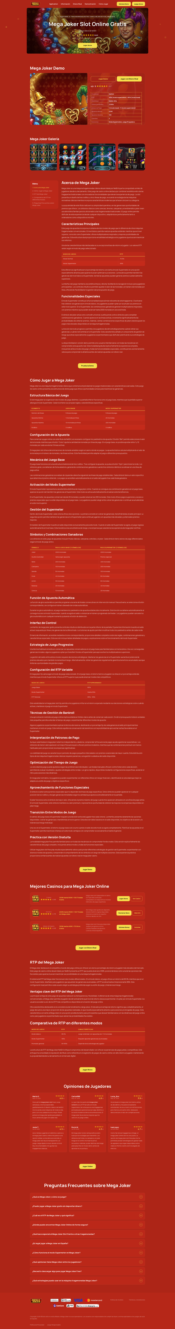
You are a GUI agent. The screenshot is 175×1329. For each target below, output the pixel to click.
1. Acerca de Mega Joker (40, 187)
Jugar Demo (103, 79)
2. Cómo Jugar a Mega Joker (42, 191)
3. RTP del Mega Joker (39, 194)
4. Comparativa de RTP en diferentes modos (41, 198)
